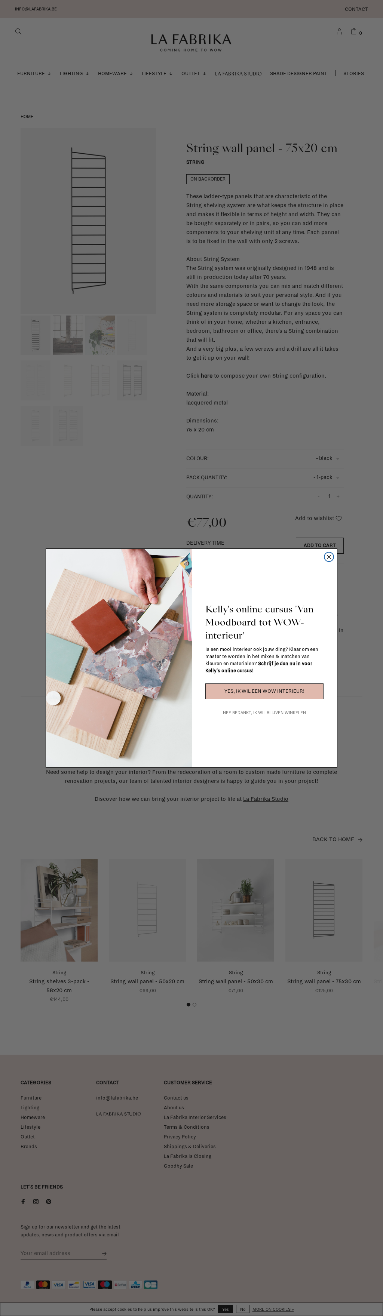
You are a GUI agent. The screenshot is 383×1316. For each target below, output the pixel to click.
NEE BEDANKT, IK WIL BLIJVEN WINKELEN (264, 712)
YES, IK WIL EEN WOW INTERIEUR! (264, 691)
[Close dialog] (329, 557)
